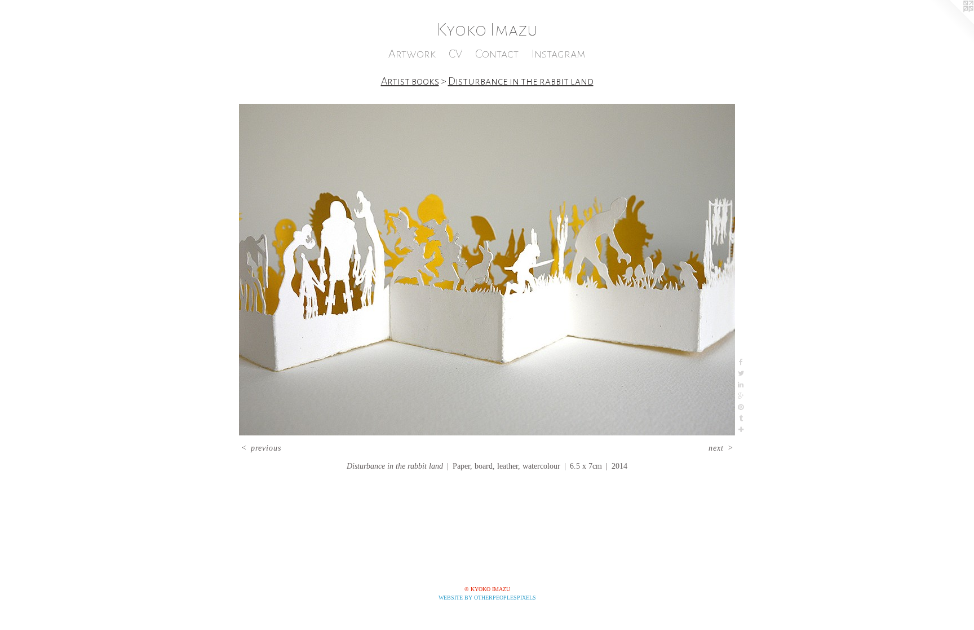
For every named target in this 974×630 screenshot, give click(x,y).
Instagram (559, 53)
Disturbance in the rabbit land (521, 81)
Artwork (412, 53)
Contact (497, 53)
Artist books (410, 81)
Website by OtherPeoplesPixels (487, 597)
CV (455, 53)
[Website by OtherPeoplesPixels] (951, 22)
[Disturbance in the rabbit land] (487, 269)
